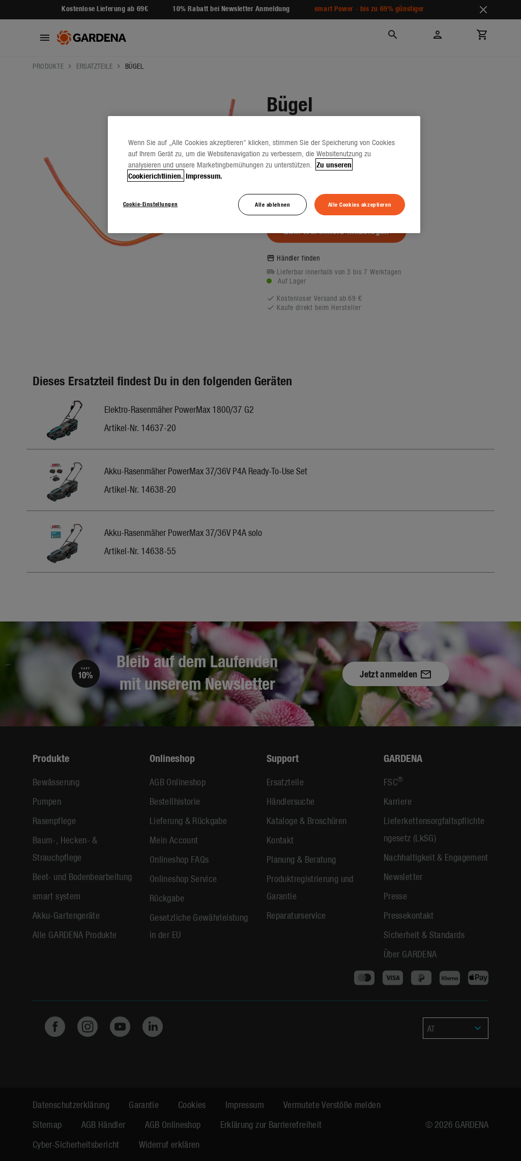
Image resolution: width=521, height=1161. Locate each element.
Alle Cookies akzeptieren (360, 204)
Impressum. (204, 176)
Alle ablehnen (272, 204)
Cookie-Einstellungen (150, 204)
